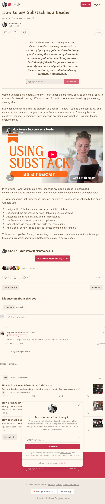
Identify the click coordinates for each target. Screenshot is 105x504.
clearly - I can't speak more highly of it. (57, 94)
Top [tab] (5, 377)
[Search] (100, 377)
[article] (52, 391)
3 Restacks (33, 268)
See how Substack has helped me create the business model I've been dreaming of (41, 389)
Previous (12, 287)
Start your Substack (45, 491)
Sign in (97, 4)
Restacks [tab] (20, 307)
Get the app (66, 491)
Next (94, 287)
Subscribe (86, 4)
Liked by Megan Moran (17, 336)
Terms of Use (65, 452)
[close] (79, 405)
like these (68, 66)
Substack (39, 498)
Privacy (51, 484)
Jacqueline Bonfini (14, 332)
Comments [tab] (9, 307)
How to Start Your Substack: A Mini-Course (27, 385)
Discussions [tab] (23, 377)
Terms (59, 484)
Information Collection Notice (52, 455)
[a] (98, 388)
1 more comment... (8, 364)
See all (7, 437)
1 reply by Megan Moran (19, 351)
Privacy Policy (73, 455)
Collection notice (71, 484)
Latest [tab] (12, 377)
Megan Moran (15, 23)
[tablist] (14, 307)
